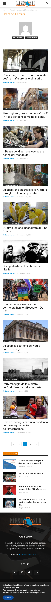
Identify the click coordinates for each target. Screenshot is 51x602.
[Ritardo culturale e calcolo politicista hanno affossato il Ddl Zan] (25, 290)
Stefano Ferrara (9, 82)
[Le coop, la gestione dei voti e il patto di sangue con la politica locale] (25, 331)
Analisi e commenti (10, 223)
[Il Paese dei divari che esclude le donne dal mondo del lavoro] (25, 137)
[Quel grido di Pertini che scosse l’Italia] (25, 251)
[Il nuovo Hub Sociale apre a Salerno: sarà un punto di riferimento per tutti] (9, 464)
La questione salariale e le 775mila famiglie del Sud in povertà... (25, 191)
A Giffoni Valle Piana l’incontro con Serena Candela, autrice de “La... (32, 502)
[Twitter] (29, 572)
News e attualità (9, 341)
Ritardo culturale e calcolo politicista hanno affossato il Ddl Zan (23, 308)
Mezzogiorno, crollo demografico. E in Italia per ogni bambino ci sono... (25, 115)
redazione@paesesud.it (29, 554)
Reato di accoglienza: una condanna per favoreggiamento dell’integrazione (25, 425)
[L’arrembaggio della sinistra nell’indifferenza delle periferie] (25, 369)
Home (5, 10)
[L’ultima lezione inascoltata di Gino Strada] (25, 213)
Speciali (6, 261)
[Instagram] (22, 572)
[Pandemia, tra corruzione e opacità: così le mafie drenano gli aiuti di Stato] (25, 60)
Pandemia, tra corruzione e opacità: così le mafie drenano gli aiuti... (25, 77)
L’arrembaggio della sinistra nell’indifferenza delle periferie (22, 385)
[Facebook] (14, 572)
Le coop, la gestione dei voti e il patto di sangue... (22, 347)
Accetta (8, 597)
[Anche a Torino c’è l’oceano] (9, 477)
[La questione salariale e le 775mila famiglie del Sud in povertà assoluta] (25, 175)
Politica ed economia (11, 70)
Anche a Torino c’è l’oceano (30, 473)
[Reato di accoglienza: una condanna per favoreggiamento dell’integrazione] (25, 407)
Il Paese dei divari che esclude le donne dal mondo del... (23, 153)
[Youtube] (36, 572)
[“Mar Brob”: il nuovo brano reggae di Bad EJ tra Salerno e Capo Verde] (9, 490)
